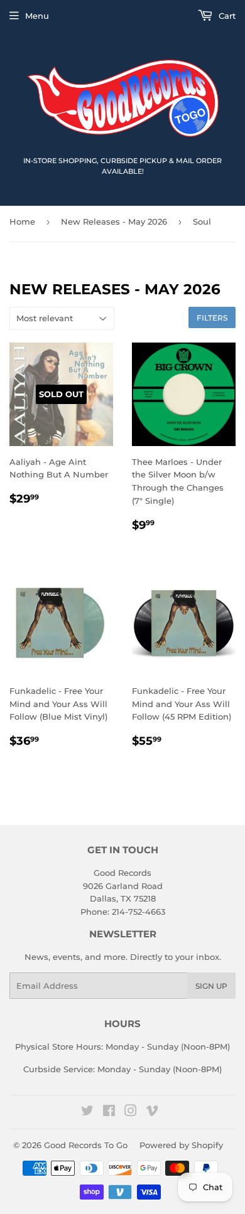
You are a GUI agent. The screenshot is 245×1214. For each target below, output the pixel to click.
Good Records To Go (86, 1145)
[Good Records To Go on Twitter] (87, 1112)
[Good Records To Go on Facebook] (109, 1112)
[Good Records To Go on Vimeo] (152, 1112)
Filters (212, 317)
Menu (37, 16)
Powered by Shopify (181, 1145)
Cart (226, 16)
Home (22, 221)
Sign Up (211, 986)
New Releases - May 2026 (114, 221)
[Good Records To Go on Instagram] (130, 1112)
